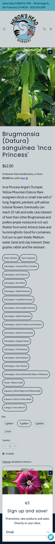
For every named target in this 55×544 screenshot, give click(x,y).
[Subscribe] (47, 532)
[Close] (50, 473)
